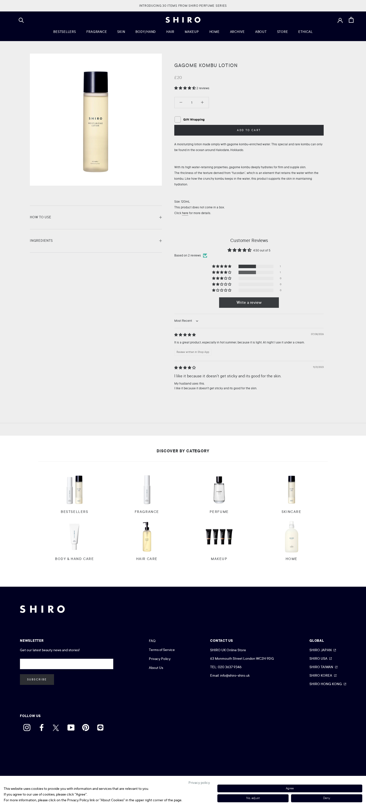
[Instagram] (26, 726)
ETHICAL (305, 32)
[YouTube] (70, 726)
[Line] (100, 726)
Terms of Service (162, 649)
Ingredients (41, 241)
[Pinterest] (85, 726)
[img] (185, 335)
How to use (40, 217)
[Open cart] (351, 20)
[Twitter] (56, 726)
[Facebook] (41, 726)
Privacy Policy (160, 658)
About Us (156, 667)
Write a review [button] (249, 302)
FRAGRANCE (96, 32)
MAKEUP (192, 32)
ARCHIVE (237, 32)
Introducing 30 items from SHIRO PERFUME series (183, 6)
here (185, 213)
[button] (185, 88)
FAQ (152, 641)
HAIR (170, 32)
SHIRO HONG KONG (325, 684)
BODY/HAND (145, 32)
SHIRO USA (318, 658)
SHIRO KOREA (320, 675)
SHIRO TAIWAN (321, 667)
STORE (282, 32)
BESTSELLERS (64, 32)
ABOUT (261, 32)
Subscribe (37, 679)
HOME (214, 32)
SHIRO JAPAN (320, 650)
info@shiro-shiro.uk (235, 675)
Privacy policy (199, 782)
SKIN (121, 32)
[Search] (21, 19)
